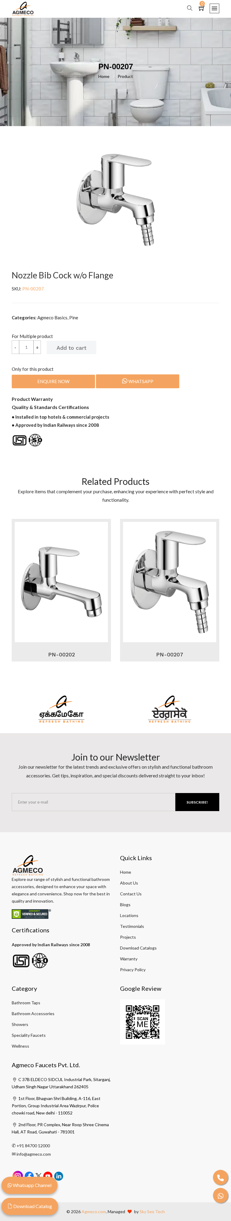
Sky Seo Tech (152, 1211)
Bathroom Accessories (33, 1013)
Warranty (128, 958)
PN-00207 (169, 654)
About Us (129, 882)
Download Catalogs (138, 947)
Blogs (125, 904)
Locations (129, 915)
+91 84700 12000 (33, 1145)
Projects (128, 937)
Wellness (20, 1046)
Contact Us (131, 893)
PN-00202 (61, 654)
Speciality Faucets (29, 1035)
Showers (20, 1024)
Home (106, 76)
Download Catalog (32, 1206)
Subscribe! (197, 802)
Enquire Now (53, 381)
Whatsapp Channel (31, 1185)
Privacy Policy (133, 969)
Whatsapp (140, 381)
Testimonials (132, 926)
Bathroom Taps (26, 1002)
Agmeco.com (94, 1211)
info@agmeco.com (34, 1154)
